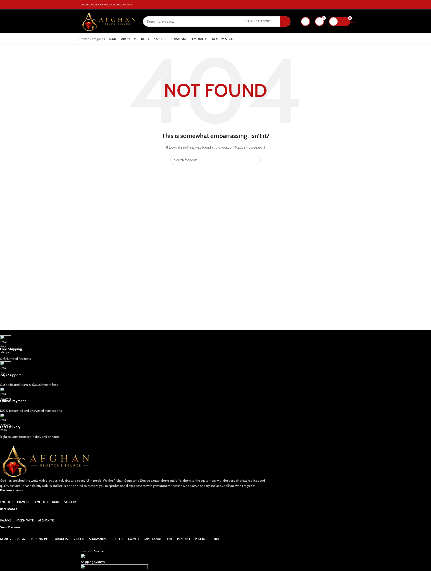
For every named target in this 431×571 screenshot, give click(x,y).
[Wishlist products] (305, 21)
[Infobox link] (135, 348)
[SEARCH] (285, 21)
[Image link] (115, 556)
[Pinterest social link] (347, 5)
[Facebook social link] (337, 5)
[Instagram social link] (342, 5)
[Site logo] (108, 21)
